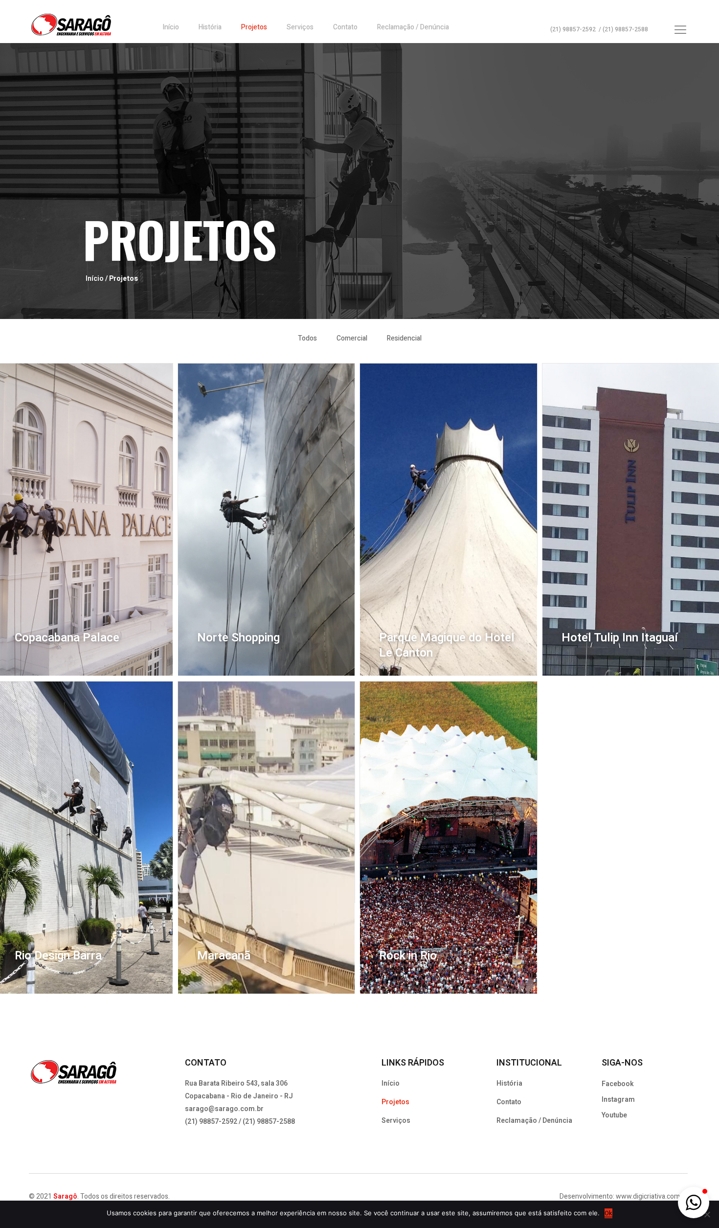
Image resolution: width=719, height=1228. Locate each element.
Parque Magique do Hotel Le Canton (447, 645)
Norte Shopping (238, 637)
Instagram (618, 1099)
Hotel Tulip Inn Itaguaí (620, 637)
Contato (345, 27)
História (210, 27)
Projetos (254, 27)
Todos (307, 338)
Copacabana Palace (67, 637)
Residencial (404, 338)
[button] (693, 1202)
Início (170, 27)
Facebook (618, 1084)
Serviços (300, 27)
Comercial (352, 338)
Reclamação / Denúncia (413, 27)
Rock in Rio (408, 955)
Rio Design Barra (58, 955)
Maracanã (223, 955)
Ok (608, 1213)
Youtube (614, 1115)
